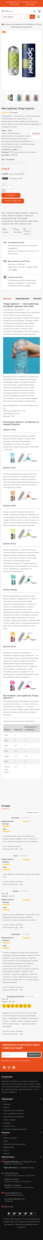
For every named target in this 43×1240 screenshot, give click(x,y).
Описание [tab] (7, 298)
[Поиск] (32, 17)
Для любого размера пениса (21, 224)
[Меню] (3, 11)
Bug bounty (8, 1206)
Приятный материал (15, 215)
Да (16, 849)
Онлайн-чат (8, 1185)
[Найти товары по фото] (38, 16)
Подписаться (34, 1055)
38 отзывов (14, 112)
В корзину (11, 195)
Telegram (17, 1185)
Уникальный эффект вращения (17, 213)
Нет (21, 849)
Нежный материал (20, 221)
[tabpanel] (21, 539)
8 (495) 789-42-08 (30, 2)
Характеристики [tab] (22, 298)
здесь (15, 269)
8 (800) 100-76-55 (14, 2)
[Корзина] (39, 11)
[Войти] (34, 11)
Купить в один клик (13, 201)
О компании (7, 1077)
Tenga (10, 130)
